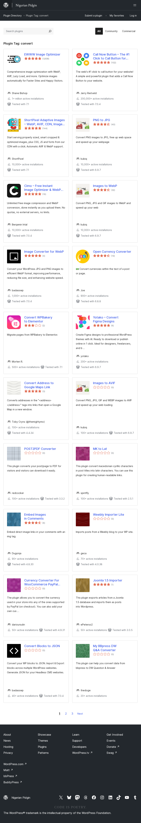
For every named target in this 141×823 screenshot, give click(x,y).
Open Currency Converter (112, 251)
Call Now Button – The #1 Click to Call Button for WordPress (111, 56)
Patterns (43, 752)
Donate (113, 746)
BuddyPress (12, 782)
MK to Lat (100, 449)
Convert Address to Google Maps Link (39, 385)
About (7, 734)
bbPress (10, 776)
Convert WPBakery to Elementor (38, 319)
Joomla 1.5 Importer (107, 580)
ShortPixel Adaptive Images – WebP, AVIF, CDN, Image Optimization (44, 122)
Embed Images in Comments (35, 516)
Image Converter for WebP (44, 251)
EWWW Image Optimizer (42, 54)
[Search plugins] (50, 31)
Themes (43, 740)
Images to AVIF (104, 383)
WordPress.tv (82, 752)
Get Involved (115, 734)
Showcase (44, 734)
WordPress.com (15, 764)
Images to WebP (105, 186)
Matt (8, 770)
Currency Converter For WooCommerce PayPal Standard (41, 582)
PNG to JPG (101, 120)
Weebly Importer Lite (108, 514)
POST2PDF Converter (40, 449)
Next (80, 713)
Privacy (8, 752)
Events (111, 740)
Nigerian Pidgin (21, 797)
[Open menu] (135, 5)
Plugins (42, 746)
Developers (79, 746)
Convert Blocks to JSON (42, 646)
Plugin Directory (12, 15)
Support (77, 740)
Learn (75, 734)
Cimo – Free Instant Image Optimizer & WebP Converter (42, 188)
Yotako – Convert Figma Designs (105, 319)
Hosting (8, 746)
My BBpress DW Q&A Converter (105, 648)
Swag (112, 752)
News (7, 740)
